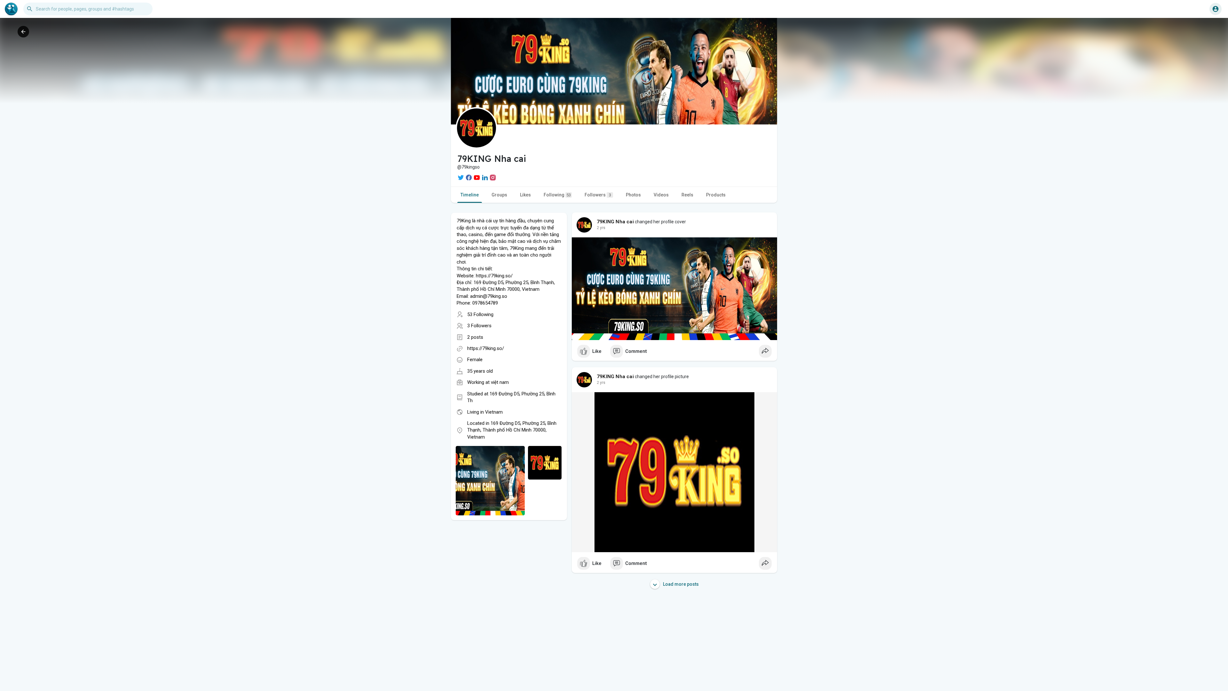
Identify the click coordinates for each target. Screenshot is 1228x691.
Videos (661, 194)
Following (557, 194)
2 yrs (601, 228)
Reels (687, 194)
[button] (1215, 9)
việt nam (500, 382)
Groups (499, 194)
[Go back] (23, 31)
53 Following (480, 314)
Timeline (469, 194)
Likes (525, 194)
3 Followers (479, 326)
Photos (633, 194)
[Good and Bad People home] (11, 9)
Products (716, 194)
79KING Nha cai (615, 222)
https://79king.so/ (485, 348)
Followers (598, 194)
